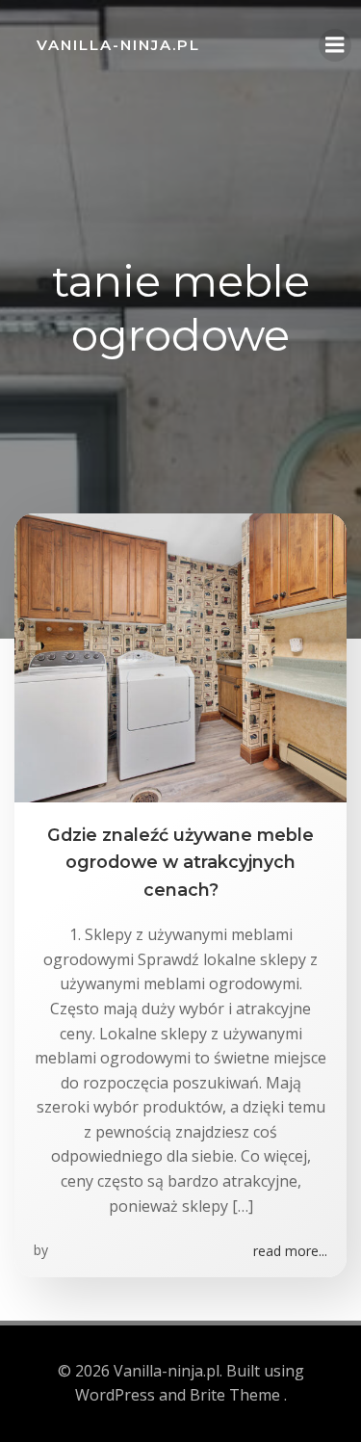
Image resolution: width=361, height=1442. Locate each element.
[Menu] (335, 45)
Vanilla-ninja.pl (118, 45)
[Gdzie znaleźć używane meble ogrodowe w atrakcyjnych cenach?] (180, 656)
